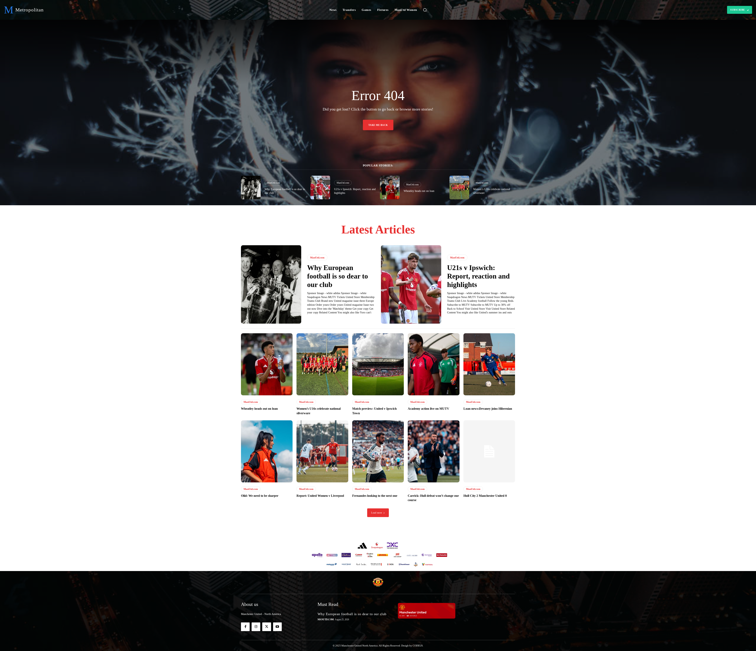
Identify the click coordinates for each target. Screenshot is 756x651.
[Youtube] (277, 626)
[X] (266, 626)
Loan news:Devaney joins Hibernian (487, 408)
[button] (425, 10)
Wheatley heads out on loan (419, 190)
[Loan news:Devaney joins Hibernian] (489, 364)
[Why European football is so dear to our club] (251, 187)
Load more (376, 512)
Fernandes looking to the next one (374, 495)
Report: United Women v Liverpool (320, 495)
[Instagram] (256, 626)
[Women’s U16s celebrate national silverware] (459, 187)
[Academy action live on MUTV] (433, 364)
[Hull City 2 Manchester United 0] (489, 451)
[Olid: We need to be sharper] (267, 451)
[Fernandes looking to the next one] (378, 451)
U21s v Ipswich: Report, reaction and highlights (478, 276)
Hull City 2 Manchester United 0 (485, 495)
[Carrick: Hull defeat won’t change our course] (433, 451)
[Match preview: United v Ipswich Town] (378, 364)
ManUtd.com (273, 182)
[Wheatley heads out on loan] (390, 187)
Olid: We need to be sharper (259, 495)
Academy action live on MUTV (428, 408)
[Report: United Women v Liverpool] (322, 451)
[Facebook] (245, 626)
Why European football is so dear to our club (337, 276)
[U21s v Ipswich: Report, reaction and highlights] (320, 187)
